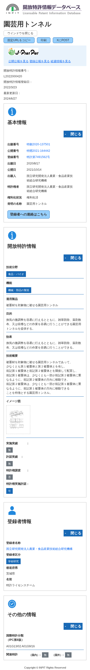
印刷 (44, 40)
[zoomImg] (18, 419)
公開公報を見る (18, 61)
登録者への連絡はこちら (28, 214)
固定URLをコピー (19, 40)
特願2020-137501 (38, 144)
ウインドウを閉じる (20, 33)
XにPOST (63, 40)
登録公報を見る (40, 61)
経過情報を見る (61, 61)
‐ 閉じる (73, 134)
